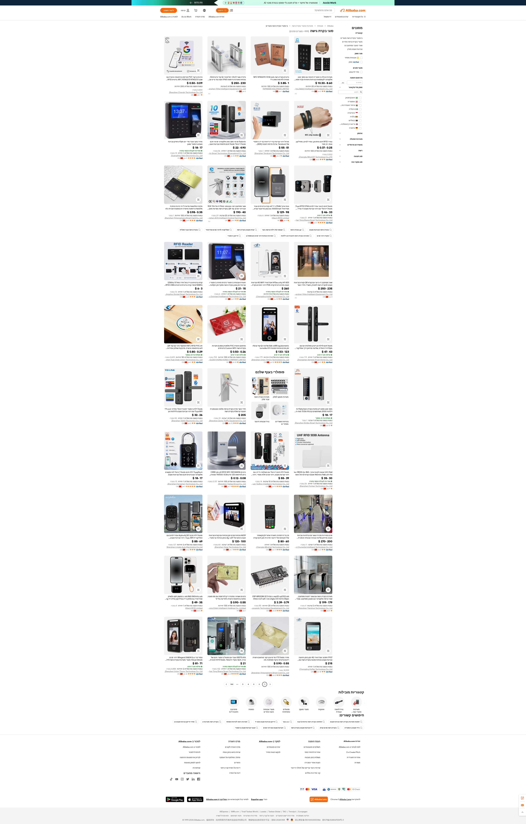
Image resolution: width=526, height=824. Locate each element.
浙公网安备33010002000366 (308, 820)
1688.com (235, 811)
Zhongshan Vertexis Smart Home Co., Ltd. (314, 360)
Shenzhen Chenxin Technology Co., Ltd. (185, 92)
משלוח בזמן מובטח (312, 757)
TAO (284, 811)
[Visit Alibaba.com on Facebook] (198, 779)
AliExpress (224, 811)
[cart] (195, 11)
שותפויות (196, 768)
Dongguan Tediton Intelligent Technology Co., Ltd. (270, 484)
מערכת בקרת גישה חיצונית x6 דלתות (295, 236)
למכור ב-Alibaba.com (191, 747)
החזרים (237, 762)
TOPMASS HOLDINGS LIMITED (276, 89)
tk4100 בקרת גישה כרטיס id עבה (309, 722)
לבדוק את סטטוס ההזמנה (190, 757)
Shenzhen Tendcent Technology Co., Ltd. (271, 153)
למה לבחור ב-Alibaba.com (349, 747)
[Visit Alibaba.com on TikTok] (171, 779)
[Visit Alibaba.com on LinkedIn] (193, 779)
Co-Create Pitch (353, 752)
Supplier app (257, 799)
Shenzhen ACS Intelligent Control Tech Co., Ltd (226, 218)
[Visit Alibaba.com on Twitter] (187, 779)
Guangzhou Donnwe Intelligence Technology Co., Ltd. (226, 296)
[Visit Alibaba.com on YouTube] (176, 779)
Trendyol (292, 811)
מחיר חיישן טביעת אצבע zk (184, 722)
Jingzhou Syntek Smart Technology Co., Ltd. (183, 294)
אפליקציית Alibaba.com (216, 799)
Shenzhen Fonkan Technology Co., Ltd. (315, 486)
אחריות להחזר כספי (312, 752)
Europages (302, 811)
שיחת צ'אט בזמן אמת (231, 752)
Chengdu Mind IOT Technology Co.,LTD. (315, 157)
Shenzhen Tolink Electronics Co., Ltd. (186, 421)
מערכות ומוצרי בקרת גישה (302, 26)
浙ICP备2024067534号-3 (333, 820)
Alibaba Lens (345, 799)
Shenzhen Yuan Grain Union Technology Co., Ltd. (183, 360)
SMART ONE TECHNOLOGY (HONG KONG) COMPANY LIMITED (226, 360)
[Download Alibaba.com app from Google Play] (175, 799)
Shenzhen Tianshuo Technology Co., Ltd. (315, 608)
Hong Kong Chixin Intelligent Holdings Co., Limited (226, 608)
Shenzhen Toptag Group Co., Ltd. (232, 484)
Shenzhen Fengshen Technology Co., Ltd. (184, 484)
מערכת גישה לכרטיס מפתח (236, 722)
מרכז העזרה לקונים (232, 747)
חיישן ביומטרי (233, 236)
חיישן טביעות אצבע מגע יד (265, 722)
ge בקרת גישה (295, 230)
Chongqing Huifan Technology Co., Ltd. (272, 296)
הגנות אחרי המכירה (312, 762)
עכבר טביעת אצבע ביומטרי (245, 728)
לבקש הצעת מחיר (273, 752)
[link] (522, 798)
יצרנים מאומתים (273, 747)
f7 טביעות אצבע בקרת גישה (301, 728)
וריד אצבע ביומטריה (352, 728)
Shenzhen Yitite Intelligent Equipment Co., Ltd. (226, 89)
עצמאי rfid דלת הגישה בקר (272, 230)
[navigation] (350, 355)
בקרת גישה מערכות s (210, 722)
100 (231, 684)
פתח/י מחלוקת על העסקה (229, 757)
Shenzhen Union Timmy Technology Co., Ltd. (270, 360)
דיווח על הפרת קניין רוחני (230, 768)
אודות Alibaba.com (352, 741)
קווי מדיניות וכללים (312, 773)
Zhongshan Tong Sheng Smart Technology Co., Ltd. (313, 220)
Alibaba (330, 26)
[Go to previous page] (270, 684)
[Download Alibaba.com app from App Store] (195, 799)
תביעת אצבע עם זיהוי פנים (273, 728)
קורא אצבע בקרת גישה (245, 230)
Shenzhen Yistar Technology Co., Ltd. (230, 547)
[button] (231, 10)
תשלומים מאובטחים (312, 747)
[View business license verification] (287, 820)
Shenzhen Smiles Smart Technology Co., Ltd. (313, 423)
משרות (357, 762)
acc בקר (286, 722)
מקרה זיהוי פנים (323, 236)
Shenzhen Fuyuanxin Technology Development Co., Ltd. (270, 608)
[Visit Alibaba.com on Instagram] (182, 779)
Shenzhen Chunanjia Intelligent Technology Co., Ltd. (313, 547)
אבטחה (320, 26)
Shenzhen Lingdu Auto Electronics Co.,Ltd (184, 547)
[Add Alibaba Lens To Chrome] (319, 799)
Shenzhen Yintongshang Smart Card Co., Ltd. (183, 218)
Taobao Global (274, 811)
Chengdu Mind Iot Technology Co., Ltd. (272, 547)
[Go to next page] (226, 684)
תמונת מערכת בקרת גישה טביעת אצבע (345, 722)
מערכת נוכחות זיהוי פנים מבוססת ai (259, 236)
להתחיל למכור (194, 752)
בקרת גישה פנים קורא (328, 728)
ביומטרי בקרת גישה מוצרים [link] (277, 26)
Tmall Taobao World (249, 811)
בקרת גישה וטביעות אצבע (319, 230)
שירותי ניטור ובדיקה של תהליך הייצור (305, 768)
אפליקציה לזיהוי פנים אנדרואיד (217, 230)
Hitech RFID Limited (280, 218)
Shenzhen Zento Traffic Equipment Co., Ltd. (227, 421)
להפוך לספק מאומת (192, 762)
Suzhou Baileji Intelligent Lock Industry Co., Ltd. (313, 89)
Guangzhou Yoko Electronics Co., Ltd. (186, 155)
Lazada (263, 811)
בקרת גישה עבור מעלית (189, 230)
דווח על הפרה (234, 773)
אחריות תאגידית (353, 757)
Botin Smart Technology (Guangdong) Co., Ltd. (226, 153)
